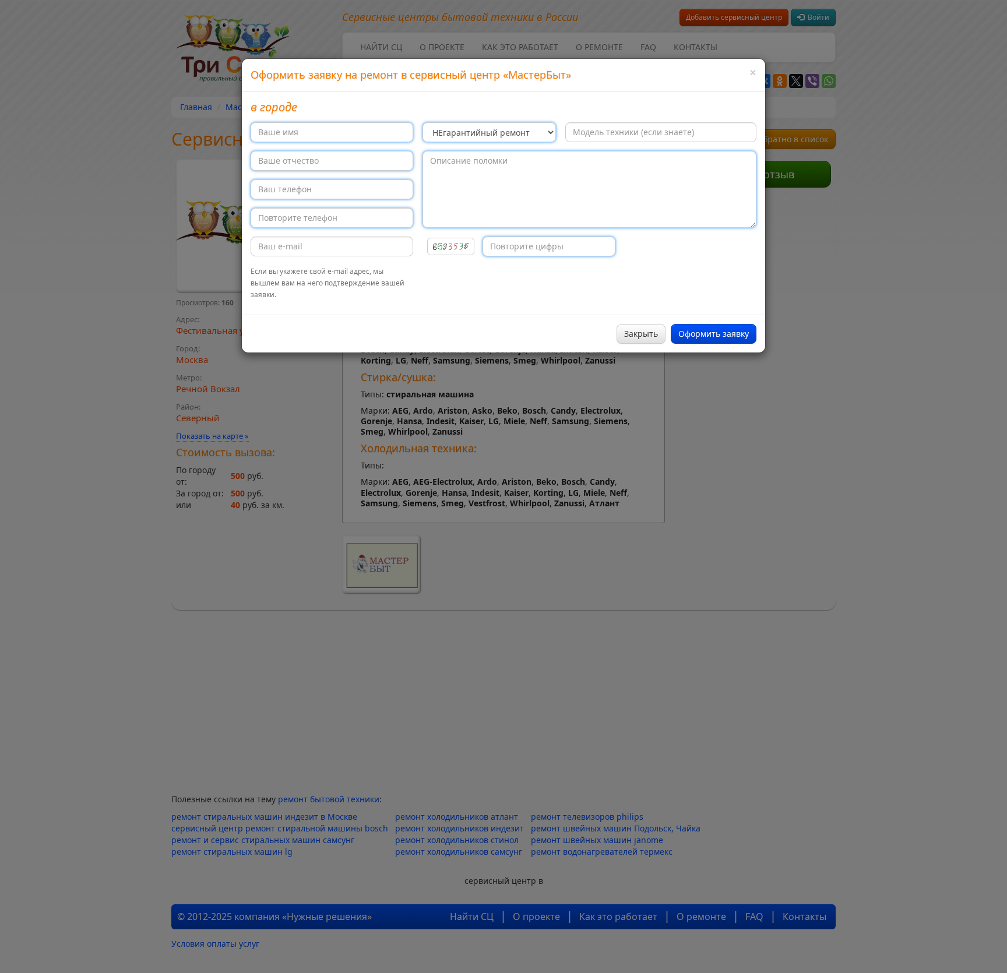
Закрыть (641, 333)
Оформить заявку (713, 333)
